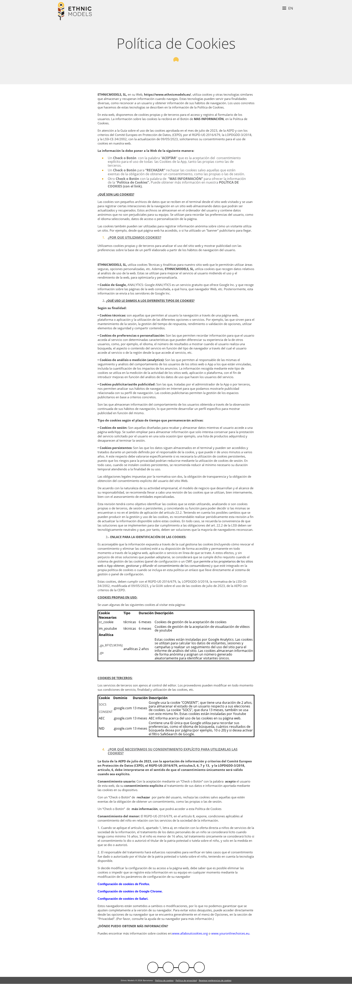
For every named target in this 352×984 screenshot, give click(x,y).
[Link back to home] (75, 11)
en (290, 8)
